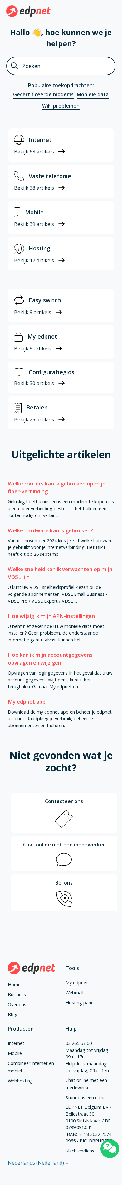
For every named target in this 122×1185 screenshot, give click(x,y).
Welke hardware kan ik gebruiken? (50, 530)
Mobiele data (93, 94)
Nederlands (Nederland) (36, 1163)
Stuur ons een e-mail (87, 1098)
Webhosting (20, 1081)
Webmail (74, 993)
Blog (12, 1014)
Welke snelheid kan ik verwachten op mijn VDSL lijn (60, 572)
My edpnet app (27, 701)
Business (17, 994)
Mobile (15, 1053)
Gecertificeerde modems (43, 94)
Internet (16, 1043)
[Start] (28, 11)
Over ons (17, 1004)
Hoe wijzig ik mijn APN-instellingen (51, 616)
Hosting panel (80, 1003)
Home (14, 984)
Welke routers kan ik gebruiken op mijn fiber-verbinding (56, 487)
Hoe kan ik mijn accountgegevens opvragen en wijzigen (50, 658)
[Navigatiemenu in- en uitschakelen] (108, 11)
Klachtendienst (81, 1151)
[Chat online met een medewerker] (109, 1148)
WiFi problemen (61, 105)
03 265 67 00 (79, 1043)
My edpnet (77, 983)
